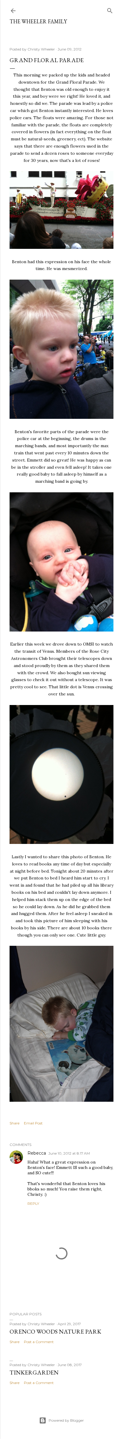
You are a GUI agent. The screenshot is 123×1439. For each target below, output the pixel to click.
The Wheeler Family (38, 21)
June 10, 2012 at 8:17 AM (69, 1153)
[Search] (109, 9)
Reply (33, 1203)
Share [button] (14, 1123)
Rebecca (36, 1153)
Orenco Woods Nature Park (55, 1331)
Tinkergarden (34, 1372)
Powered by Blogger (66, 1420)
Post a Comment (39, 1342)
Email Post (33, 1123)
